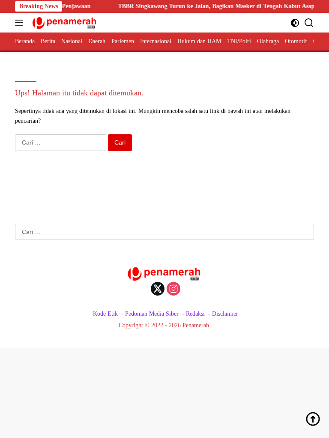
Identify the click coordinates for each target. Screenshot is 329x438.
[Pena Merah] (64, 22)
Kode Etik (105, 314)
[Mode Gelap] (295, 23)
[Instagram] (173, 289)
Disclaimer (225, 314)
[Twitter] (157, 289)
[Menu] (21, 22)
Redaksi (195, 314)
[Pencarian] (309, 23)
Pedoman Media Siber (152, 314)
